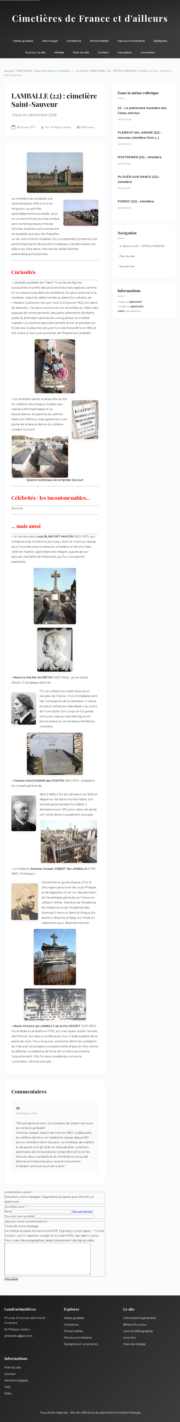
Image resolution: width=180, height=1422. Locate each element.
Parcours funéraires (131, 40)
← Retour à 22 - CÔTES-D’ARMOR (142, 246)
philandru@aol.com (18, 1336)
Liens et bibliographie (138, 1331)
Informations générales (139, 1318)
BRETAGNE (98, 70)
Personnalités (99, 40)
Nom (8, 1211)
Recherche (126, 266)
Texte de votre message (21, 1226)
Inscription (124, 52)
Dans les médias (134, 1344)
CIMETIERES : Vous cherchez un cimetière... (43, 70)
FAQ (7, 1387)
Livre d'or (129, 1337)
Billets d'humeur (135, 1324)
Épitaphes (160, 40)
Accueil (8, 70)
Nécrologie (50, 40)
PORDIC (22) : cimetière (136, 201)
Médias (59, 52)
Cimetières (73, 40)
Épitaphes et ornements (81, 1344)
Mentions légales (16, 1380)
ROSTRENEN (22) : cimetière (140, 157)
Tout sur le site (35, 52)
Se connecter (82, 1211)
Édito (8, 1393)
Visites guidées (23, 40)
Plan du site (81, 52)
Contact (103, 52)
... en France (80, 70)
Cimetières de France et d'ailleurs (90, 18)
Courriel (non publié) (19, 1216)
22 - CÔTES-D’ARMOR (122, 70)
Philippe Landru (61, 127)
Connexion (148, 52)
